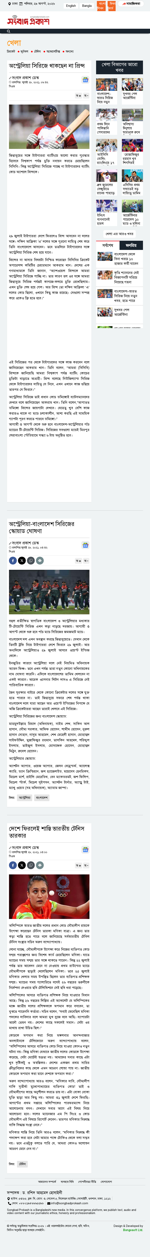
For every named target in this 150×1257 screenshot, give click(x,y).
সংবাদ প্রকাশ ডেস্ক (25, 77)
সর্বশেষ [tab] (108, 245)
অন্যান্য (70, 52)
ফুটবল (24, 52)
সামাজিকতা (133, 4)
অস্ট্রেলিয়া (24, 798)
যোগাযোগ (106, 1182)
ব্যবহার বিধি (67, 1182)
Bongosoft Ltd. (133, 1230)
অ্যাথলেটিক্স (53, 52)
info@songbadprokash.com (69, 1203)
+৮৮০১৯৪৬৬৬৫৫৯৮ (31, 1203)
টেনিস (37, 52)
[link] (101, 6)
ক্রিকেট (11, 52)
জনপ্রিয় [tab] (131, 245)
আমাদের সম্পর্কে (47, 1182)
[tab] (108, 245)
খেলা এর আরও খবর (119, 234)
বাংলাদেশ (41, 798)
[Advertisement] (49, 204)
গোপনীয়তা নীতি (87, 1182)
